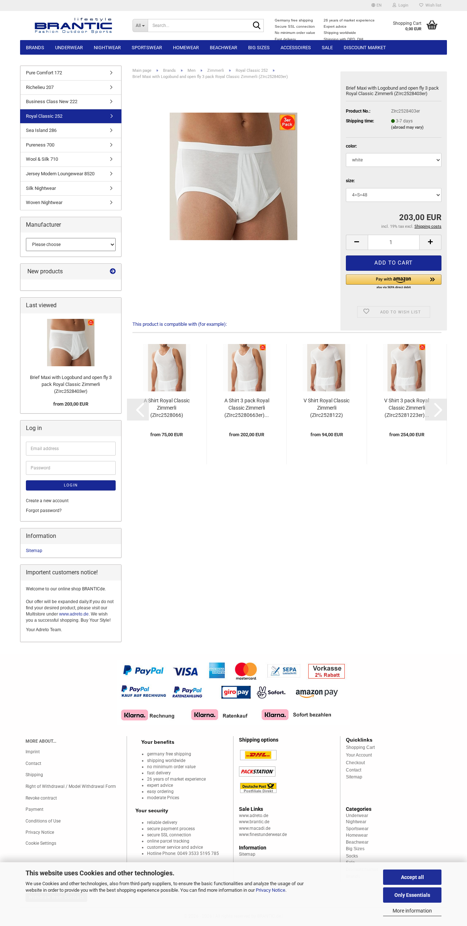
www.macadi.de (254, 828)
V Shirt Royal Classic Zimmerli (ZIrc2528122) (327, 408)
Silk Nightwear (41, 188)
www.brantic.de (254, 821)
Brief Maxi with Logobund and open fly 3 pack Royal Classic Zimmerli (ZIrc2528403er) (71, 384)
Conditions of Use (43, 821)
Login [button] (402, 5)
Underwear (69, 47)
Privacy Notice (270, 890)
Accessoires (296, 47)
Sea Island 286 (41, 130)
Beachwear (223, 47)
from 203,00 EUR (70, 404)
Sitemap (34, 550)
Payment (34, 809)
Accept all (412, 877)
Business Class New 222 (51, 101)
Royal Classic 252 (44, 116)
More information (412, 911)
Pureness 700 (40, 145)
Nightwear (107, 47)
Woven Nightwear (44, 202)
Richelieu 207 (40, 87)
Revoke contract (41, 798)
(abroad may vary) (407, 127)
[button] (376, 5)
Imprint (33, 751)
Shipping (34, 774)
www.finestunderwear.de (263, 834)
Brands (35, 47)
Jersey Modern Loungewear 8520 (60, 173)
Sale (327, 47)
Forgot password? (44, 510)
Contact (33, 763)
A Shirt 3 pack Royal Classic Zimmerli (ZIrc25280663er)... (246, 408)
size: (350, 180)
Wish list (432, 5)
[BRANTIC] (73, 25)
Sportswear (147, 47)
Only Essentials (412, 895)
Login (71, 485)
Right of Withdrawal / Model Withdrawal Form (71, 786)
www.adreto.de (74, 614)
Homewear (186, 47)
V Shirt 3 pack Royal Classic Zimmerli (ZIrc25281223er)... (406, 408)
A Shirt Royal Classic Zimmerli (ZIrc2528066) (167, 408)
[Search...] (257, 25)
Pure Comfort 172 (44, 72)
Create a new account (47, 500)
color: (351, 146)
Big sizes (259, 47)
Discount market (365, 47)
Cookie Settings (41, 843)
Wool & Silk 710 (42, 159)
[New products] (113, 271)
